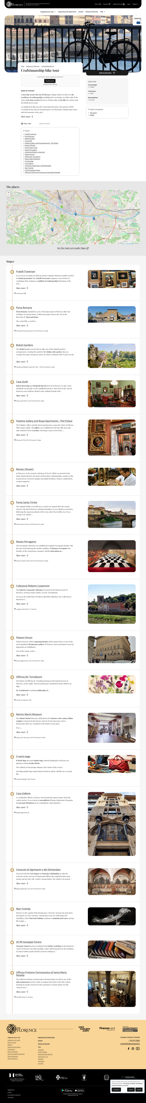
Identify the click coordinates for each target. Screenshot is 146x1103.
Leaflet (123, 243)
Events (40, 1041)
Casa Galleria (29, 163)
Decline (131, 1089)
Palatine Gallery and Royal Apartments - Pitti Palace (41, 143)
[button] (94, 218)
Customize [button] (116, 1089)
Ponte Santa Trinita (31, 148)
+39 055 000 (134, 1040)
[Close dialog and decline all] (143, 1081)
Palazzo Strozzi (30, 154)
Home (22, 66)
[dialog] (127, 1086)
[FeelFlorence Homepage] (15, 4)
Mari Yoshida (29, 168)
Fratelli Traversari (30, 134)
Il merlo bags (29, 161)
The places (93, 113)
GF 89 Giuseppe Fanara (32, 170)
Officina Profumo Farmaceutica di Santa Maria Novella (42, 172)
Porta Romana (29, 136)
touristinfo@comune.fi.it (130, 1043)
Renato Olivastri (30, 145)
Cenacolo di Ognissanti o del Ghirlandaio (38, 166)
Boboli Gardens (30, 139)
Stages (92, 115)
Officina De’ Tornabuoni (32, 157)
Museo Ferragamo (31, 150)
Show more (25, 116)
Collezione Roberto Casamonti (35, 152)
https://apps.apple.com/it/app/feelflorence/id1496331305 (79, 1090)
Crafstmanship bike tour (47, 66)
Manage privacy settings (50, 84)
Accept (139, 1089)
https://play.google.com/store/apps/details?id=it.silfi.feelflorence (67, 1090)
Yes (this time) (50, 81)
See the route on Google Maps (71, 248)
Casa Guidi (28, 141)
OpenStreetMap (130, 243)
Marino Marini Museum (32, 159)
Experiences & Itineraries (32, 66)
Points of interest (44, 1044)
